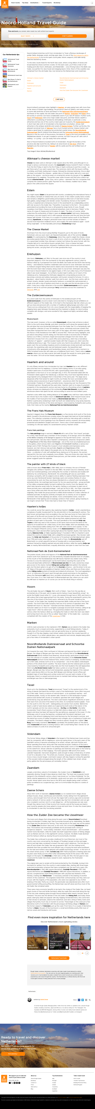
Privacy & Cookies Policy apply (75, 1097)
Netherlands (23, 44)
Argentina (54, 1091)
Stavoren (30, 289)
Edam (29, 80)
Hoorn (29, 88)
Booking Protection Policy (80, 1082)
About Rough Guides (36, 1078)
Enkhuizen (30, 83)
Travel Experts (47, 2)
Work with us (34, 1086)
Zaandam (63, 88)
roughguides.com (6, 44)
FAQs (32, 1084)
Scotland (54, 1088)
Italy (53, 1078)
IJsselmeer (56, 616)
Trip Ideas (25, 2)
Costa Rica (55, 1086)
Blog (32, 1088)
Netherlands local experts (38, 973)
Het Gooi (60, 99)
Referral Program (78, 1084)
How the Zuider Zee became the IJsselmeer (74, 90)
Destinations (34, 2)
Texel (61, 82)
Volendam (63, 85)
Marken (29, 91)
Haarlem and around (34, 86)
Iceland (54, 1084)
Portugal (54, 1080)
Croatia (54, 1082)
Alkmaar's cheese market (35, 78)
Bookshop (57, 2)
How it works (15, 2)
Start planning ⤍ (13, 1053)
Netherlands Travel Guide (59, 958)
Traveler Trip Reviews (79, 1080)
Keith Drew (44, 999)
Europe (15, 44)
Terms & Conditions (62, 1097)
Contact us (33, 1082)
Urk (38, 289)
